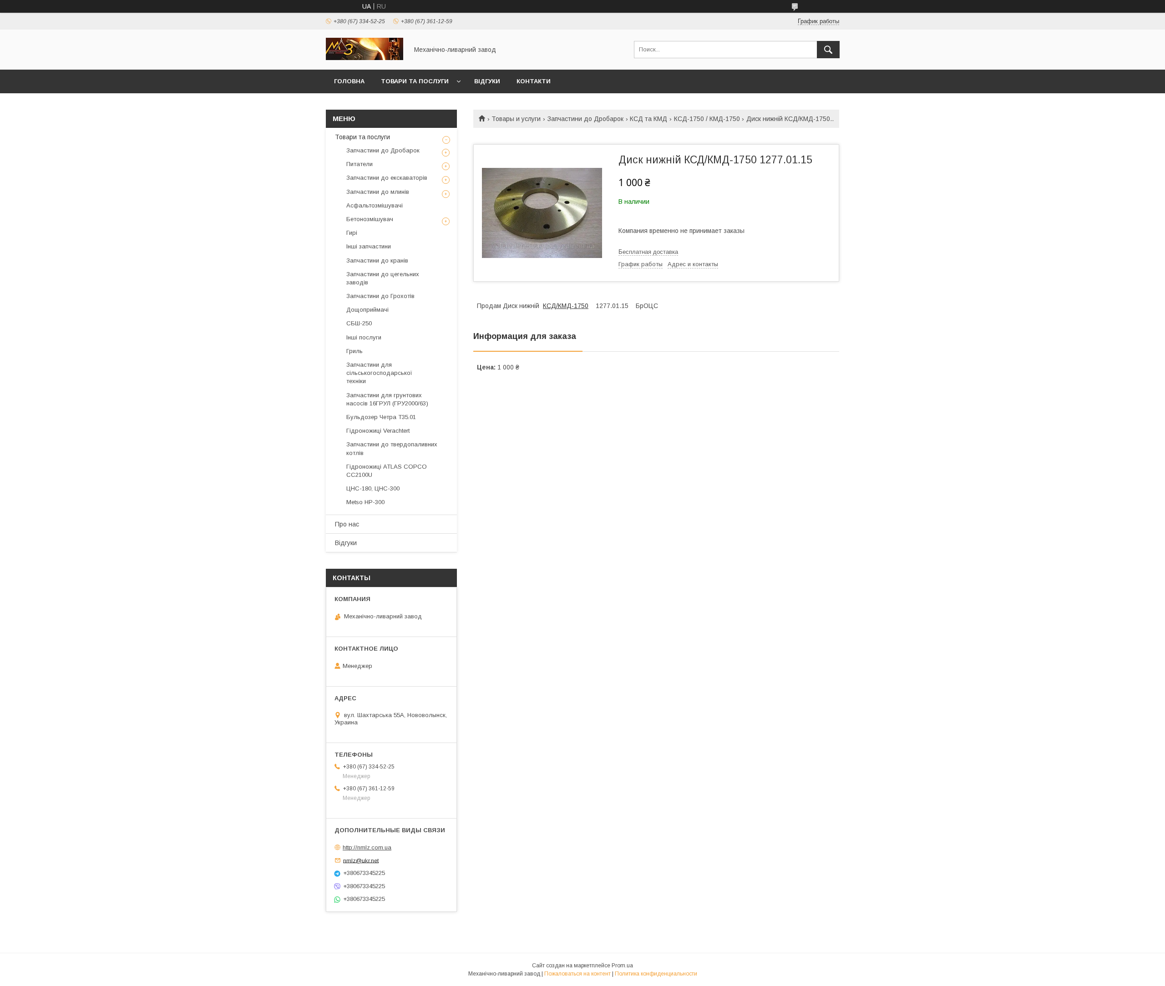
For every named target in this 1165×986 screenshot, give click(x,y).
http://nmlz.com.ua (367, 847)
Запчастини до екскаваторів (386, 177)
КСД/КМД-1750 (565, 305)
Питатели (359, 164)
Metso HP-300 (365, 502)
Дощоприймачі (367, 309)
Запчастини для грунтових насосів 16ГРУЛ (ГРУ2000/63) (387, 399)
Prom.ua (622, 965)
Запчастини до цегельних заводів (382, 278)
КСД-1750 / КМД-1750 (707, 118)
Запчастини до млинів (377, 191)
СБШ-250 (359, 323)
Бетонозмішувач (369, 219)
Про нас (347, 524)
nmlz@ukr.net (361, 860)
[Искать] (828, 49)
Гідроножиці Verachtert (378, 430)
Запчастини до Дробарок (585, 118)
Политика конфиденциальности (656, 974)
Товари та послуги (415, 81)
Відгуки (487, 81)
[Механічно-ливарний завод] (364, 57)
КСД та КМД (648, 118)
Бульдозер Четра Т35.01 (381, 417)
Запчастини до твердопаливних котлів (391, 448)
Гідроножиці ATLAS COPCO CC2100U (386, 470)
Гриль (354, 351)
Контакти (534, 81)
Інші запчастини (368, 246)
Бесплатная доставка (648, 251)
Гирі (351, 232)
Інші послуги (363, 337)
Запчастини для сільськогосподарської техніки (379, 372)
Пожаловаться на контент (577, 974)
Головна (349, 81)
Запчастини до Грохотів (380, 296)
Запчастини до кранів (377, 260)
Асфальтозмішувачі (374, 205)
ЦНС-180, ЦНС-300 (373, 488)
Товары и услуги (516, 118)
